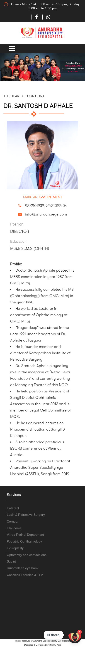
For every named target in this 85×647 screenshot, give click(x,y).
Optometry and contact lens (26, 555)
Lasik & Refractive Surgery (26, 514)
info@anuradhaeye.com (46, 214)
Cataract (13, 508)
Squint (11, 561)
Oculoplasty (15, 548)
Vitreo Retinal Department (25, 534)
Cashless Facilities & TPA (25, 575)
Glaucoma (14, 528)
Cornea (12, 521)
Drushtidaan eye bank (22, 568)
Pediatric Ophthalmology (24, 541)
